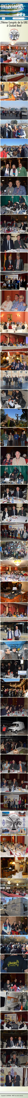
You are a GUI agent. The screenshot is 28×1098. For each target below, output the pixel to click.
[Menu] (3, 18)
